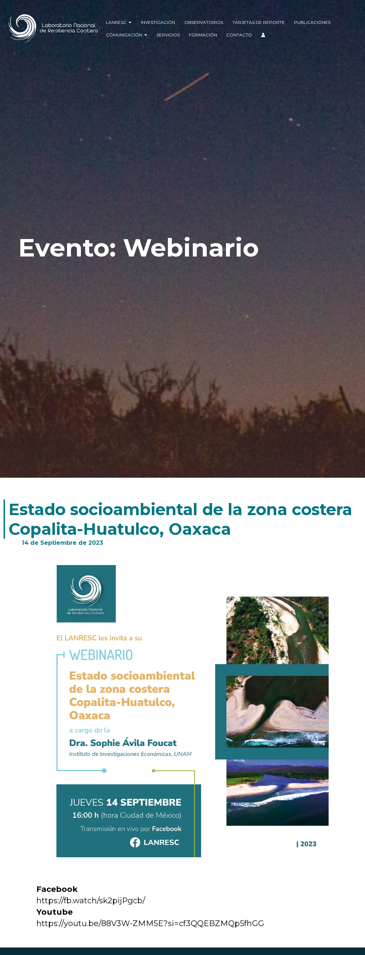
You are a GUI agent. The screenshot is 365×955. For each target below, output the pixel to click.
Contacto (239, 34)
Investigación (158, 22)
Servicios (168, 34)
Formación (203, 34)
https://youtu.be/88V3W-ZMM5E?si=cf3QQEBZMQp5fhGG (151, 923)
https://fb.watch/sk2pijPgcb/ (91, 900)
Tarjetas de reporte (258, 22)
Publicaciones (312, 22)
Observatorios (203, 22)
